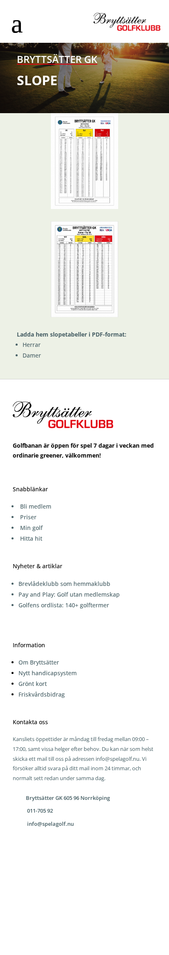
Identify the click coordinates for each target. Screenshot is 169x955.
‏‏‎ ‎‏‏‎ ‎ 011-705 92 (38, 810)
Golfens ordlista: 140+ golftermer (63, 605)
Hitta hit (31, 538)
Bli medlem (35, 506)
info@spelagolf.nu (117, 758)
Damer (32, 355)
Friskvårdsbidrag (41, 694)
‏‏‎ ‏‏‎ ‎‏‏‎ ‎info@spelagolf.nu (48, 823)
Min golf (31, 528)
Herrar (32, 345)
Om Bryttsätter (38, 662)
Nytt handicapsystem (47, 673)
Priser (28, 517)
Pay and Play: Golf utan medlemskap (69, 594)
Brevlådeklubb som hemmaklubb (64, 584)
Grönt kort (32, 684)
